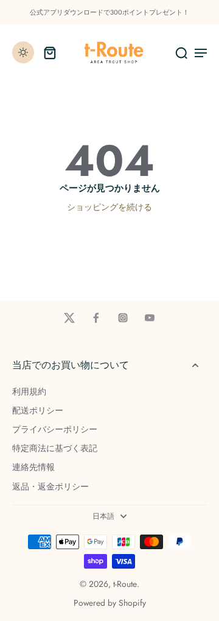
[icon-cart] (49, 52)
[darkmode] (23, 52)
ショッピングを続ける (109, 207)
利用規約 (29, 392)
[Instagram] (122, 317)
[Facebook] (96, 317)
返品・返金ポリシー (50, 487)
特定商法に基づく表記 (54, 448)
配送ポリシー (37, 410)
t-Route (125, 584)
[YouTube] (149, 317)
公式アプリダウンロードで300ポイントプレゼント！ (109, 12)
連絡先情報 (33, 467)
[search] (181, 52)
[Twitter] (69, 317)
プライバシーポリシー (54, 429)
